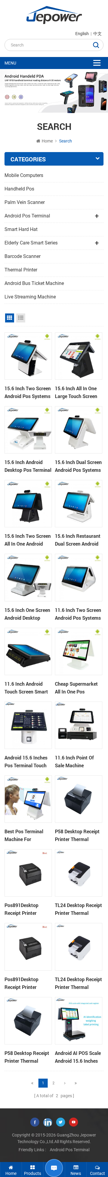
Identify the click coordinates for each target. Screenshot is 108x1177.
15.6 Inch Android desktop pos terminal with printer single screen (27, 466)
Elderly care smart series (31, 243)
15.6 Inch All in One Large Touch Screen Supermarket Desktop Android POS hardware (78, 392)
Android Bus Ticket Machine (34, 283)
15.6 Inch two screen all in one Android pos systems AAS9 (27, 540)
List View (20, 317)
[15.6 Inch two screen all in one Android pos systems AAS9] (28, 503)
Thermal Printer (20, 270)
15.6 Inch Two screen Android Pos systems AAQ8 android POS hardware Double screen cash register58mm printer (27, 392)
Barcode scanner (22, 256)
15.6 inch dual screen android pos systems (78, 466)
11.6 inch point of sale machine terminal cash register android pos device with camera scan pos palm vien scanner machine (77, 761)
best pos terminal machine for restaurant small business (23, 835)
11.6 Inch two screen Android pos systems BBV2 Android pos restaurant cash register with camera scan (78, 614)
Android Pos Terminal (27, 216)
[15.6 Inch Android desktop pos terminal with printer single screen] (28, 430)
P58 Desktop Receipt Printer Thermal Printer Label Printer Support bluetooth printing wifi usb (77, 835)
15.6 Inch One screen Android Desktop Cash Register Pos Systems (27, 614)
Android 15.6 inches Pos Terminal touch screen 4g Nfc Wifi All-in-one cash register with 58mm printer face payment (27, 761)
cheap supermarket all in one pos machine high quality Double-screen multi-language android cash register (78, 688)
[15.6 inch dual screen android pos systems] (78, 430)
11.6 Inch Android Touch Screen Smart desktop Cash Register (26, 688)
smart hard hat (21, 229)
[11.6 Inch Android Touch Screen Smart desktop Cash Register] (28, 651)
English (82, 33)
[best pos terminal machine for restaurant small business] (28, 799)
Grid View (9, 317)
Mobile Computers (23, 175)
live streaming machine (30, 297)
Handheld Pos (19, 189)
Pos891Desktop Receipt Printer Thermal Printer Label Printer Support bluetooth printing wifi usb (27, 909)
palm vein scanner (24, 202)
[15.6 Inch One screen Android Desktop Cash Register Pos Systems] (28, 577)
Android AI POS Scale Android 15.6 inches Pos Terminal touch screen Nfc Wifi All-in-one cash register (78, 1057)
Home (47, 141)
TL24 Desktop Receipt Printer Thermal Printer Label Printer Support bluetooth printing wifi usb (78, 909)
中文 (97, 33)
